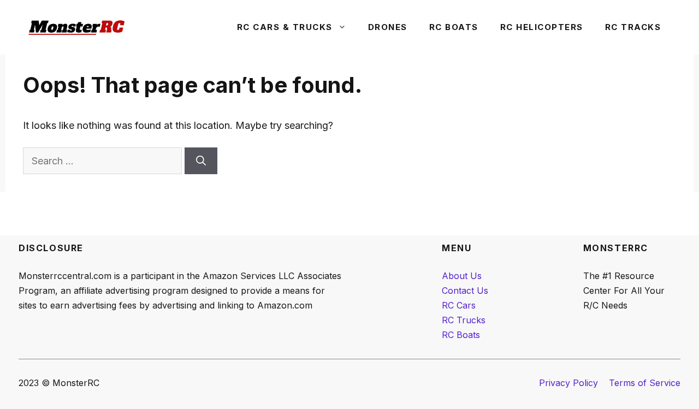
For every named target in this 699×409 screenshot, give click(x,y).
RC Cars (459, 305)
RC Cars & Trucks (285, 27)
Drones (387, 27)
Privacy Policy (568, 382)
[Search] (201, 160)
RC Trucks (463, 320)
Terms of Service (644, 382)
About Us (462, 275)
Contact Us (465, 290)
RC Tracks (633, 27)
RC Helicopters (541, 27)
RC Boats (453, 27)
